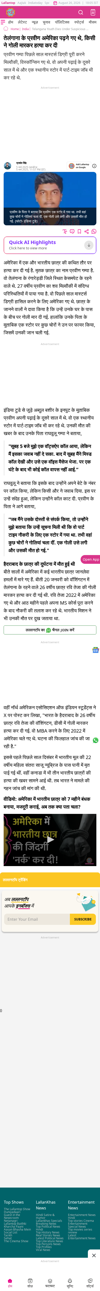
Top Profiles (44, 1247)
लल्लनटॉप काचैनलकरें (50, 630)
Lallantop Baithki (15, 1224)
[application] (50, 840)
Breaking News (46, 1224)
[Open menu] (3, 22)
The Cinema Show (16, 1241)
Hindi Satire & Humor (45, 1216)
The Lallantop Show (17, 1209)
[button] (93, 12)
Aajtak (21, 3)
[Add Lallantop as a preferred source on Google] (79, 166)
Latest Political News (50, 1238)
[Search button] (80, 12)
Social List (10, 1233)
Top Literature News (49, 1241)
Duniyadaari (12, 1212)
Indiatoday (35, 3)
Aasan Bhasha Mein (17, 1230)
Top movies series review (80, 1231)
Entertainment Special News (77, 1225)
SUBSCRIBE (83, 919)
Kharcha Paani (13, 1227)
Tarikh (8, 1235)
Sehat (8, 1238)
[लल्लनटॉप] (11, 12)
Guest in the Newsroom (12, 1216)
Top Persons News (48, 1244)
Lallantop (8, 3)
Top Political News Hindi (48, 1228)
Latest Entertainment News (82, 1236)
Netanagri (10, 1221)
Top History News (47, 1233)
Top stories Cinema (81, 1221)
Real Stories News (48, 1235)
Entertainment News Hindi (82, 1216)
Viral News (43, 1250)
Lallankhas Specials (49, 1221)
